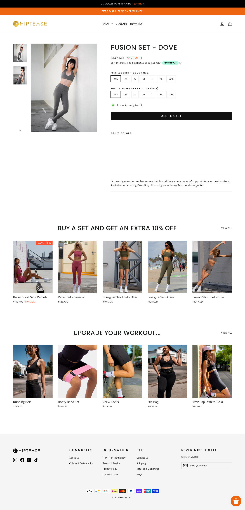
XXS (116, 79)
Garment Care (110, 474)
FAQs (139, 474)
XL (161, 79)
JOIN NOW (139, 3)
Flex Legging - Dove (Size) (130, 73)
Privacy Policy (110, 468)
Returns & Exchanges (147, 468)
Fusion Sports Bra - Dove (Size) (135, 88)
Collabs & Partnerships (81, 463)
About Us (74, 457)
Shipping (141, 463)
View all (226, 228)
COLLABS (121, 23)
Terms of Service (111, 463)
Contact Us (142, 457)
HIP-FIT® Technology (114, 457)
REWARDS (136, 23)
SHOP (106, 23)
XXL (171, 79)
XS (126, 79)
